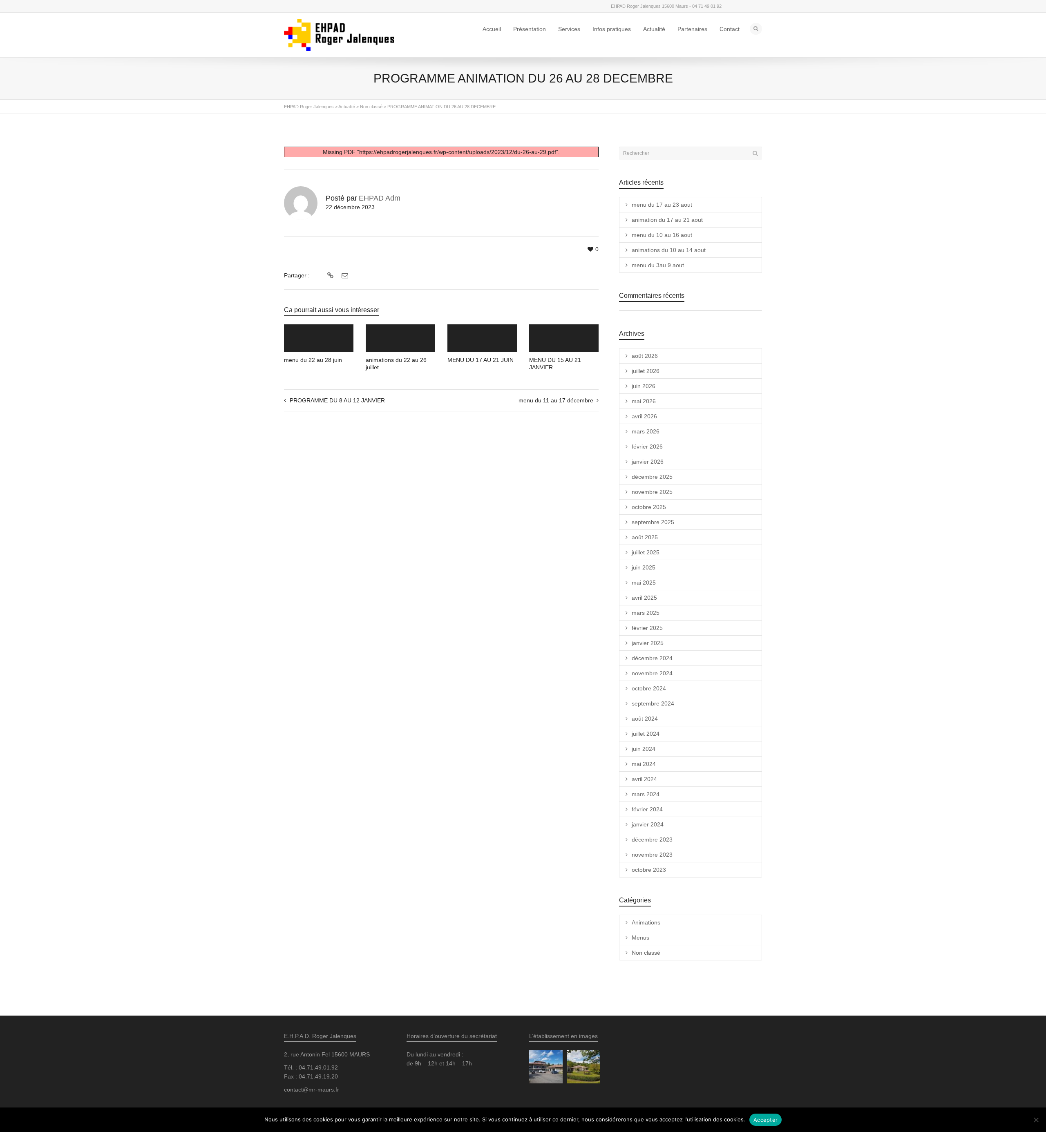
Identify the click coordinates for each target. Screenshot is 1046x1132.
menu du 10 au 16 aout (662, 235)
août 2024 (645, 718)
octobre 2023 (649, 869)
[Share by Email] (344, 275)
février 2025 (647, 628)
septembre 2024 (653, 703)
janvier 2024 (648, 824)
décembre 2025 (652, 476)
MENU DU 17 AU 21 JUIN (480, 360)
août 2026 (645, 356)
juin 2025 (643, 567)
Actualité (654, 29)
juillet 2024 (645, 733)
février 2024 (647, 809)
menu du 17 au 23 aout (662, 204)
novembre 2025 (652, 492)
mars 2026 (645, 431)
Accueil (492, 29)
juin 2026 (643, 386)
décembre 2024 (652, 658)
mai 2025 (644, 582)
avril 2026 (644, 416)
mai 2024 (644, 764)
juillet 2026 (645, 371)
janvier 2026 (648, 461)
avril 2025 (644, 597)
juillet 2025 (645, 552)
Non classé (646, 952)
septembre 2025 (653, 522)
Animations (646, 922)
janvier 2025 (648, 643)
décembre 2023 (652, 839)
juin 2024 (643, 749)
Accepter (765, 1119)
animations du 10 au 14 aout (669, 250)
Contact (730, 29)
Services (569, 29)
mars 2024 (645, 794)
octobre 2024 (649, 688)
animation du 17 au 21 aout (667, 220)
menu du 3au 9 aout (658, 265)
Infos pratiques (611, 29)
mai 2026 (644, 401)
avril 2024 (644, 779)
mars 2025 (645, 613)
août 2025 (645, 537)
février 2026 (647, 446)
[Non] (1036, 1120)
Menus (640, 937)
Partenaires (692, 29)
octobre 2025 (649, 507)
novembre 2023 (652, 854)
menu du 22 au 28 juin (313, 360)
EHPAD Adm (379, 198)
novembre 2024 (652, 673)
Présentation (529, 29)
